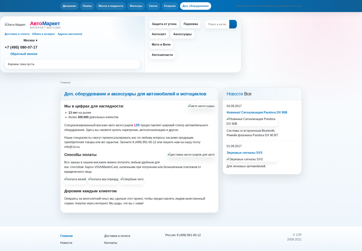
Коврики (170, 5)
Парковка (191, 24)
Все (248, 93)
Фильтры (136, 5)
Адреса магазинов (70, 33)
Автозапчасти (162, 54)
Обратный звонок (23, 54)
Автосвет (159, 34)
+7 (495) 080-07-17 (21, 47)
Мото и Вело (161, 44)
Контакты (110, 242)
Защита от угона (164, 24)
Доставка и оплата (17, 33)
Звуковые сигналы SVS (244, 152)
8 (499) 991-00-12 (189, 235)
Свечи (153, 5)
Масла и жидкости (111, 5)
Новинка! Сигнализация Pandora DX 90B (257, 112)
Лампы (87, 5)
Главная (66, 235)
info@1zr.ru (72, 146)
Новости (66, 242)
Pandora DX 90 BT (265, 135)
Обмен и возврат (43, 33)
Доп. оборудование (196, 5)
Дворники (69, 5)
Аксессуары (182, 34)
